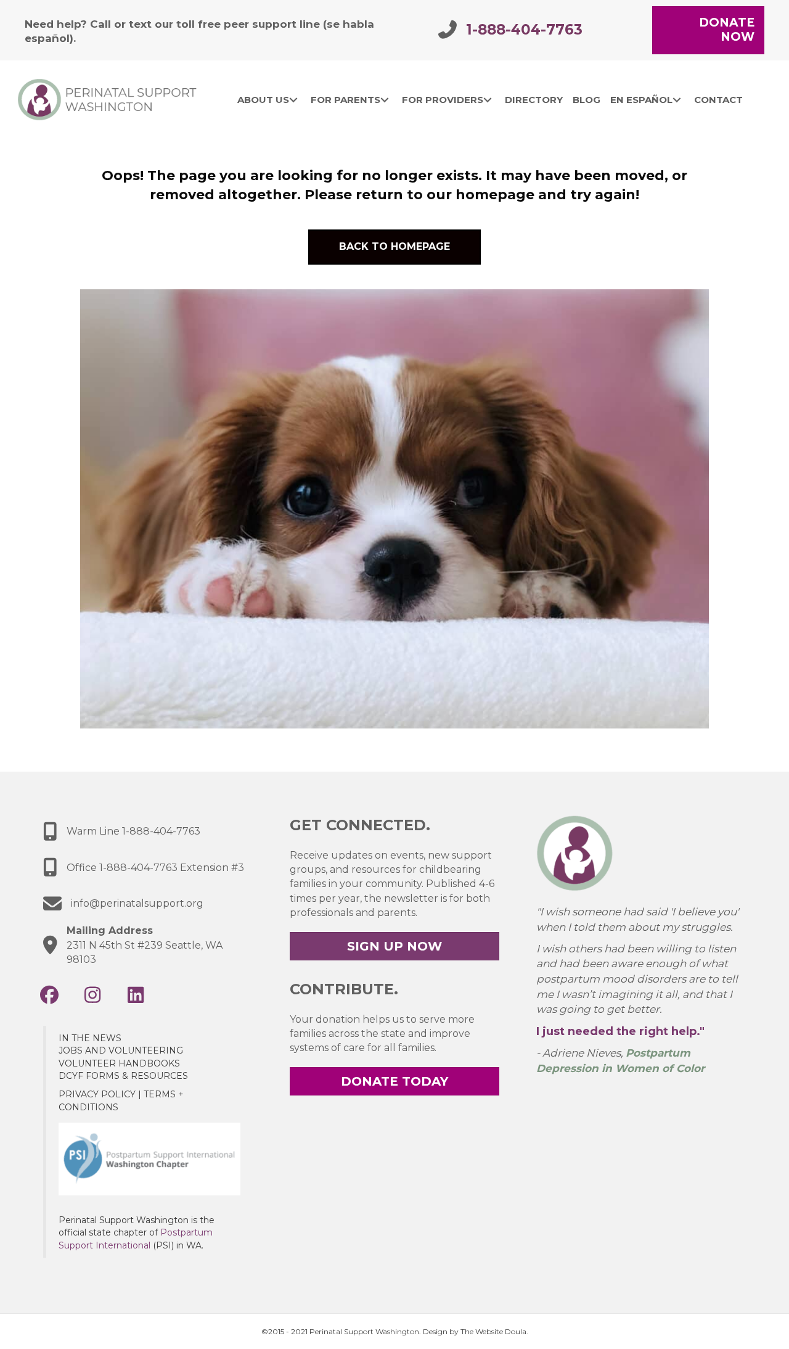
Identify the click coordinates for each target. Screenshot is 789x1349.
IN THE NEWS (90, 1038)
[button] (49, 994)
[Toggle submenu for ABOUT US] (293, 100)
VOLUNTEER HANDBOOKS (119, 1063)
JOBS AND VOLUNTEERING (121, 1050)
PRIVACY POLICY (97, 1094)
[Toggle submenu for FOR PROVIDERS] (487, 100)
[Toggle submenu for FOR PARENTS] (384, 100)
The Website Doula (493, 1331)
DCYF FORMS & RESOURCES (123, 1075)
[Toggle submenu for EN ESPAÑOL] (676, 100)
